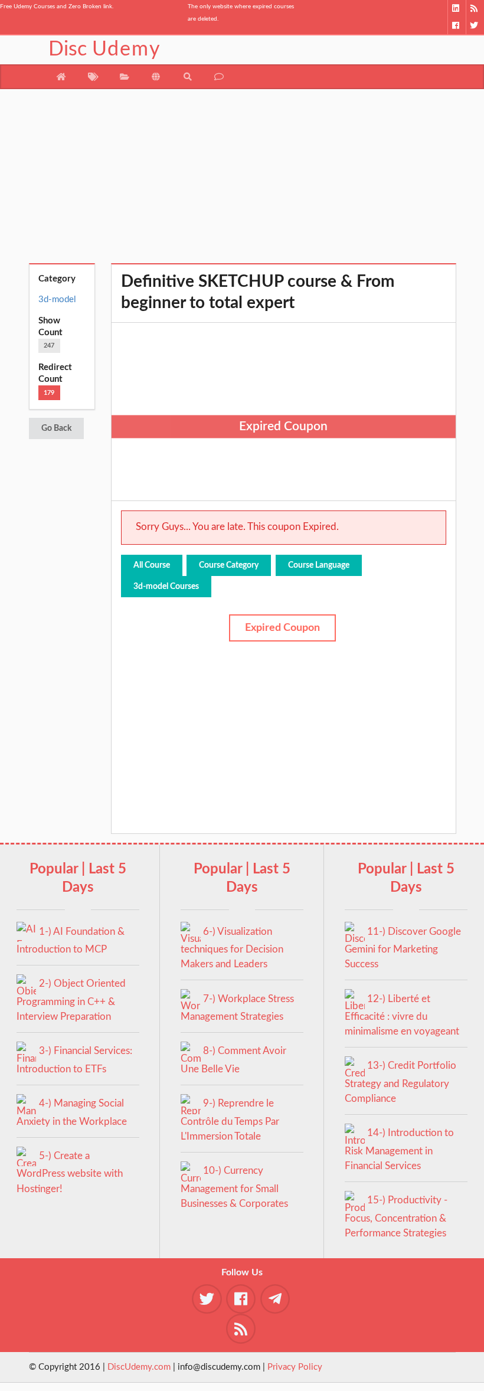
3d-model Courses (166, 586)
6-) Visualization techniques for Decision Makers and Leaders (232, 948)
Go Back (56, 428)
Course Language (318, 565)
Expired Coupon (282, 628)
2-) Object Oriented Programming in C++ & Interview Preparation (71, 1000)
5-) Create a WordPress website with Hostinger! (70, 1172)
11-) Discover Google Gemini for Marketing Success (403, 948)
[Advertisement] (242, 180)
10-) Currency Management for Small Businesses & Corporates (234, 1187)
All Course (151, 565)
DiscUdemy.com (139, 1367)
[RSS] (475, 8)
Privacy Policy (294, 1367)
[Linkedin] (456, 8)
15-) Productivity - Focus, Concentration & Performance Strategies (396, 1216)
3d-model (57, 299)
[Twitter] (475, 25)
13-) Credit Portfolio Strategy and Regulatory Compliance (400, 1082)
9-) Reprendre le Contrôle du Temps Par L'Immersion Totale (230, 1119)
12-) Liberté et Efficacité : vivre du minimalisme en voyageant (402, 1015)
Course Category (229, 565)
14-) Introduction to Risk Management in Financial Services (399, 1149)
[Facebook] (456, 25)
